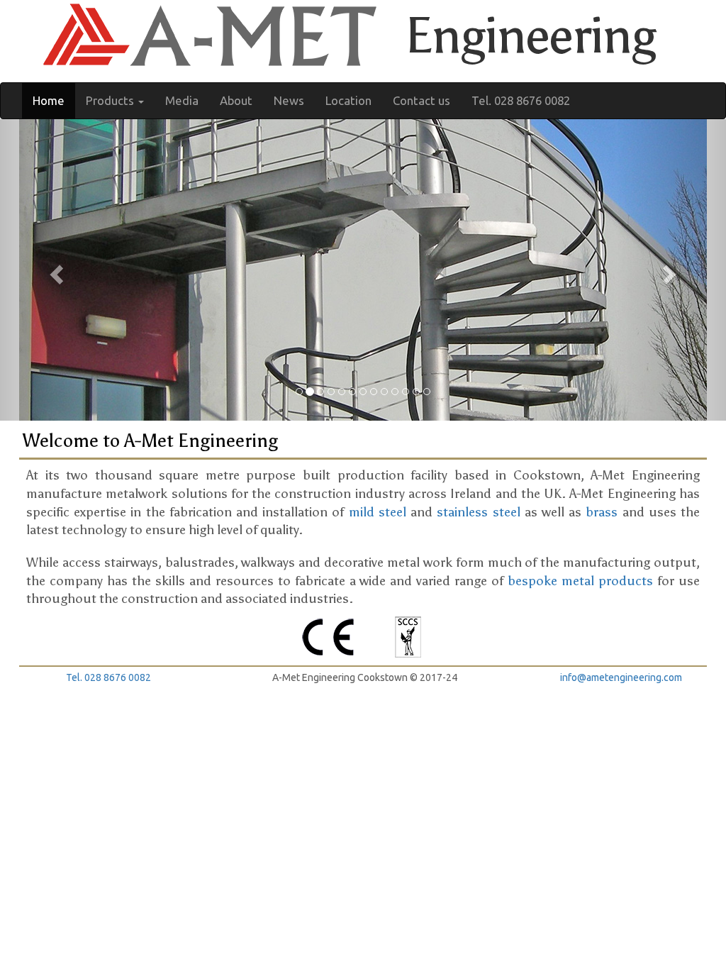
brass (602, 512)
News (289, 100)
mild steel (377, 512)
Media (182, 100)
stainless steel (478, 512)
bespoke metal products (580, 581)
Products (111, 100)
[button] (54, 270)
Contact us (421, 100)
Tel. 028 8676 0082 (520, 100)
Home (49, 100)
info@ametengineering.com (621, 677)
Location (348, 100)
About (236, 100)
